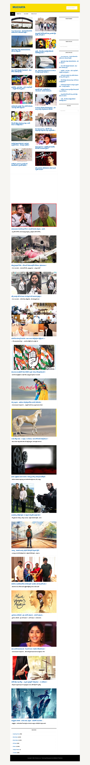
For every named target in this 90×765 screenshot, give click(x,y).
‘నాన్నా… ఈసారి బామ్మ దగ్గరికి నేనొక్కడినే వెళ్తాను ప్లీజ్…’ (25, 551)
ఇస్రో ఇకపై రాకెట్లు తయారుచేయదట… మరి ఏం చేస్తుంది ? (21, 50)
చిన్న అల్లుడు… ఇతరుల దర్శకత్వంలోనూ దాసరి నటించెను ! (26, 402)
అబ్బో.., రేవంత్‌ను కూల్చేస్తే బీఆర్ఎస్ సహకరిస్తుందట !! (44, 52)
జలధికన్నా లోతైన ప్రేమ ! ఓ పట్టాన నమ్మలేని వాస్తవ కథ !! (25, 515)
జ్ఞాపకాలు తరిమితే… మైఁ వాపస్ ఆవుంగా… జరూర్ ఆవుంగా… (27, 615)
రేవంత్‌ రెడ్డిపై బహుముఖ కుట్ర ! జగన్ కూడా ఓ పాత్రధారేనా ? (20, 124)
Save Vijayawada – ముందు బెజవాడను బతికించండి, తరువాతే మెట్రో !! (21, 31)
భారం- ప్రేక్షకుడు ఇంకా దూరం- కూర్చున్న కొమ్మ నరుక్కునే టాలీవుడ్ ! (28, 477)
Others (14, 746)
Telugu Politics (16, 749)
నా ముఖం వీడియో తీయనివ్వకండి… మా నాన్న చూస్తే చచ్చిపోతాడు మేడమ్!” (45, 108)
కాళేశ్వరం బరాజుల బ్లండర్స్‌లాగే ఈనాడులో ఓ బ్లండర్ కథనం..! (19, 164)
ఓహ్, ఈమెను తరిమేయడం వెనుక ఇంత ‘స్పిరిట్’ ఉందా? (45, 169)
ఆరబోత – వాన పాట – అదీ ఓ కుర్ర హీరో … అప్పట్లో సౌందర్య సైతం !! (21, 88)
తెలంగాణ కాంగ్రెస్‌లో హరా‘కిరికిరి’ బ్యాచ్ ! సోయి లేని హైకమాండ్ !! (28, 372)
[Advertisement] (34, 188)
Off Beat (15, 743)
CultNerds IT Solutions (58, 758)
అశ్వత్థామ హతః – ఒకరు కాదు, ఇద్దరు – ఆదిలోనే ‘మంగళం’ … (27, 721)
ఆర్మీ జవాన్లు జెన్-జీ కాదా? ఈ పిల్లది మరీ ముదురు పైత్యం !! (26, 296)
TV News (15, 753)
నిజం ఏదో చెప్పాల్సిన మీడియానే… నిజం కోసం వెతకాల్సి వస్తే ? (21, 71)
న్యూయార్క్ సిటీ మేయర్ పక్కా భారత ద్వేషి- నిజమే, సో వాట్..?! (45, 34)
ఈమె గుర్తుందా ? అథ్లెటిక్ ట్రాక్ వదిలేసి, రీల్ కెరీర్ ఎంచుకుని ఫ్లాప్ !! (45, 148)
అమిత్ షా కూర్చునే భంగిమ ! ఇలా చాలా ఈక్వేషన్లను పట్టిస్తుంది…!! (28, 339)
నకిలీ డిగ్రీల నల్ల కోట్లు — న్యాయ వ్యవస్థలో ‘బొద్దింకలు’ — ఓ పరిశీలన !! (29, 682)
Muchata (19, 7)
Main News (15, 737)
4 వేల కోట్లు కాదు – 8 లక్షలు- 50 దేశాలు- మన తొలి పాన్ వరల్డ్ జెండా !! (29, 439)
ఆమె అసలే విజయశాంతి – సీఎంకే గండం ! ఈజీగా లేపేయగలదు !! (28, 649)
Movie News (15, 740)
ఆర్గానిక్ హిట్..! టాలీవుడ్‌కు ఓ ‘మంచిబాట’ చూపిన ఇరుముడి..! (43, 90)
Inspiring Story (16, 734)
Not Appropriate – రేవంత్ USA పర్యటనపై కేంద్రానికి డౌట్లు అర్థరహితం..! (45, 129)
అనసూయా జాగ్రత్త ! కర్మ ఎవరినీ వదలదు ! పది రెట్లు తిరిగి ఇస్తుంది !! (22, 107)
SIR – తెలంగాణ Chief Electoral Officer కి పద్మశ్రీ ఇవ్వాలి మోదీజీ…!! (45, 71)
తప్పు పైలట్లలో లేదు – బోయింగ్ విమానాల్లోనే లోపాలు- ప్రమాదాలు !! (28, 266)
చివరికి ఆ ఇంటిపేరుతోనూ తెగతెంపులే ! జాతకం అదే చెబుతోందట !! (29, 584)
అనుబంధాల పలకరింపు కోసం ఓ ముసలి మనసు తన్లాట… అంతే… (28, 229)
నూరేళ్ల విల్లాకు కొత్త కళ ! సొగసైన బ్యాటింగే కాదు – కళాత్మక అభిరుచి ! (20, 144)
